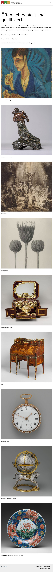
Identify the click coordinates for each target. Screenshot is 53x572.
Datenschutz (47, 566)
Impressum (39, 566)
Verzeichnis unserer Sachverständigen (19, 34)
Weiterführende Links (45, 568)
